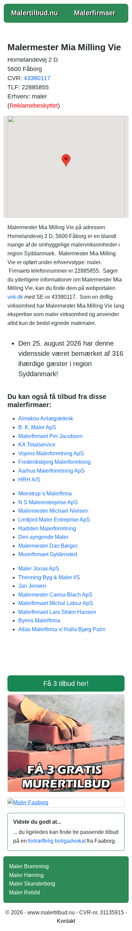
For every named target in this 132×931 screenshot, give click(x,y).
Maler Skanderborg (32, 884)
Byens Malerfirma (39, 620)
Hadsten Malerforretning (47, 528)
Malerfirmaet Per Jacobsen (50, 436)
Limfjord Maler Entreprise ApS (54, 520)
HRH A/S (29, 479)
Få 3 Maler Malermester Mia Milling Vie (66, 658)
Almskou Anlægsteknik (45, 418)
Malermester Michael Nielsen (53, 511)
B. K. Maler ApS (37, 427)
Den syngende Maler (43, 537)
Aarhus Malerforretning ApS (51, 471)
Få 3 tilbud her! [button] (66, 683)
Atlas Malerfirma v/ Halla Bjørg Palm (61, 629)
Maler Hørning (26, 875)
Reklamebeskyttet (33, 105)
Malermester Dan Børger (48, 546)
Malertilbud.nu (34, 13)
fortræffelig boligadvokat (57, 841)
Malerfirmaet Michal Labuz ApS (55, 603)
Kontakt (66, 921)
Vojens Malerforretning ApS (51, 453)
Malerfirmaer (94, 13)
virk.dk (15, 297)
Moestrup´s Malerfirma (45, 493)
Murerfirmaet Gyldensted (47, 554)
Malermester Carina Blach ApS (55, 595)
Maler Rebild (24, 892)
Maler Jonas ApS (38, 568)
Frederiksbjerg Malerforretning (54, 462)
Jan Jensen (32, 586)
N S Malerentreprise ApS (48, 502)
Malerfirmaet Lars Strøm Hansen (57, 612)
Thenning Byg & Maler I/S (49, 577)
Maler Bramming (29, 866)
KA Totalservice (37, 445)
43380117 (37, 78)
